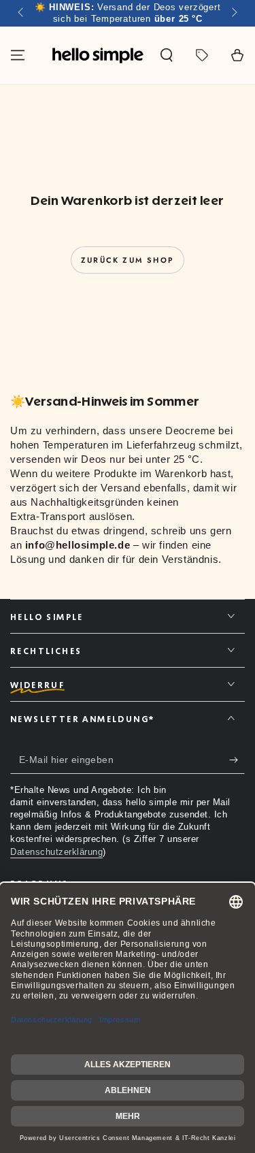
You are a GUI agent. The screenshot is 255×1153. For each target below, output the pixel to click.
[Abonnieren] (237, 760)
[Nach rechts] (233, 13)
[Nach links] (21, 13)
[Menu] (17, 55)
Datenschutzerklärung (56, 852)
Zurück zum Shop (127, 260)
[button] (166, 55)
